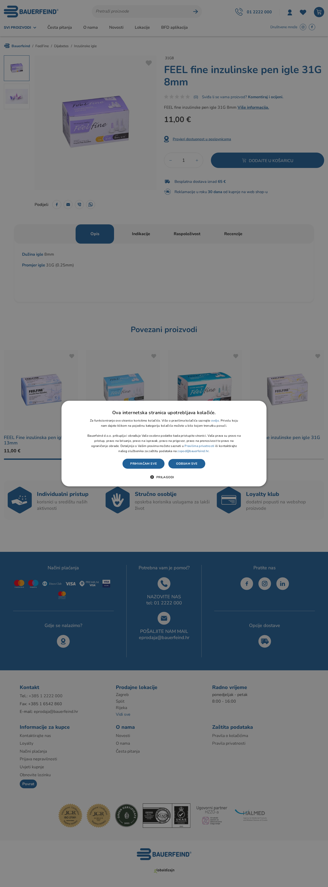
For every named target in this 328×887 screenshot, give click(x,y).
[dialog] (163, 443)
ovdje (215, 420)
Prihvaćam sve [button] (143, 464)
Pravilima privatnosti (199, 446)
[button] (164, 477)
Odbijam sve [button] (186, 464)
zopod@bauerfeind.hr (193, 451)
